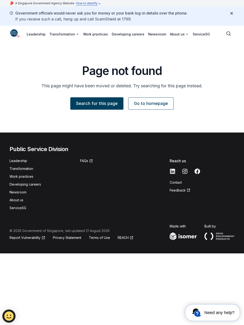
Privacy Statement (67, 238)
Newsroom (157, 34)
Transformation (21, 169)
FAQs (84, 161)
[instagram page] (185, 171)
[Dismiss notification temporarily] (231, 13)
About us (16, 200)
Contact (176, 182)
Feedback (178, 190)
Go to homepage (151, 103)
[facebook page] (197, 171)
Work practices (95, 34)
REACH (123, 238)
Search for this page (97, 103)
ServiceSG (201, 34)
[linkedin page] (172, 171)
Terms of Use (99, 238)
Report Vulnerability (25, 238)
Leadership (36, 34)
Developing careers (128, 34)
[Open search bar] (228, 33)
